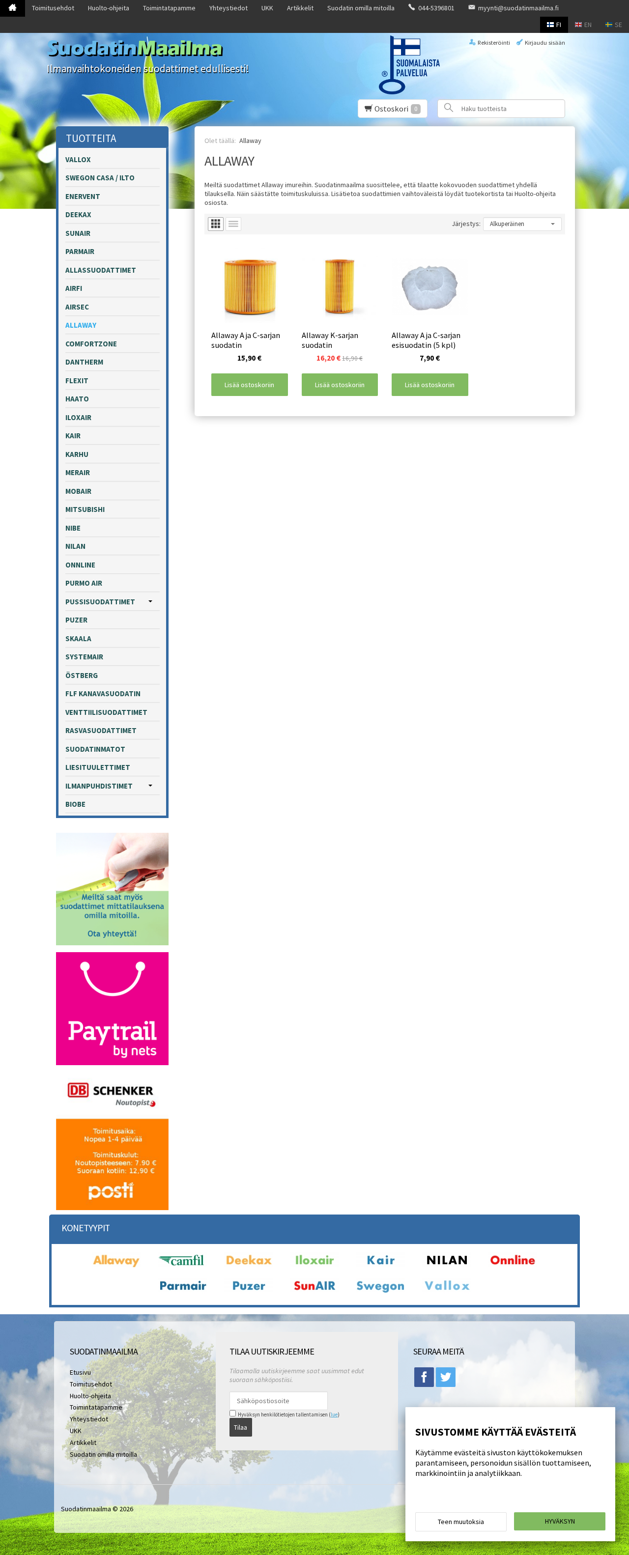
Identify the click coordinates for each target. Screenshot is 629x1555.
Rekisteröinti (494, 42)
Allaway (80, 325)
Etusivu (80, 1372)
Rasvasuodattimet (101, 730)
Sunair (77, 233)
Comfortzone (91, 343)
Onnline (80, 564)
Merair (77, 472)
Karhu (76, 454)
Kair (73, 435)
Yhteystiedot (228, 7)
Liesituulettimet (97, 767)
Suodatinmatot (95, 749)
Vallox (78, 159)
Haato (77, 398)
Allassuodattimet (100, 270)
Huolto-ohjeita (108, 7)
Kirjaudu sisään (545, 42)
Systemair (84, 656)
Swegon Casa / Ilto (100, 177)
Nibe (73, 528)
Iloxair (78, 417)
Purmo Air (83, 583)
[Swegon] (380, 1292)
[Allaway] (116, 1266)
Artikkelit (300, 7)
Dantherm (84, 362)
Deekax (78, 214)
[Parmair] (182, 1292)
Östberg (81, 675)
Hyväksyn (560, 1521)
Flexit (76, 380)
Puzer (76, 619)
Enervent (82, 196)
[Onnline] (512, 1266)
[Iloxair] (314, 1266)
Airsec (77, 306)
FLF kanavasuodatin (103, 693)
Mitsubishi (85, 509)
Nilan (75, 546)
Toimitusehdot (53, 7)
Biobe (75, 804)
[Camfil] (182, 1266)
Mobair (78, 491)
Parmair (79, 251)
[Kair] (380, 1266)
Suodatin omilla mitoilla (361, 7)
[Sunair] (314, 1292)
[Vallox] (446, 1292)
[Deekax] (248, 1266)
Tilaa (240, 1427)
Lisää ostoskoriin (249, 384)
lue (334, 1414)
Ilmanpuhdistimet (99, 786)
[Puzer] (248, 1292)
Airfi (73, 288)
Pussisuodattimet (100, 601)
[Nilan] (446, 1266)
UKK (267, 7)
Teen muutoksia (461, 1521)
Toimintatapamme (169, 7)
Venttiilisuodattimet (106, 712)
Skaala (78, 638)
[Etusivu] (12, 8)
